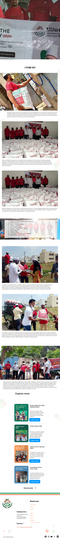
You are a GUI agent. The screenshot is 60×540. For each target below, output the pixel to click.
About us (32, 517)
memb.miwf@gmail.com (25, 527)
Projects (32, 513)
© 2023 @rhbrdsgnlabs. (8, 537)
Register (32, 509)
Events (31, 515)
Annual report (33, 504)
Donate (31, 506)
